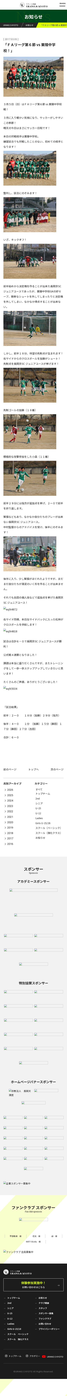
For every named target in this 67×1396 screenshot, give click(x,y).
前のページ (9, 769)
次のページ (57, 769)
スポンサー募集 (46, 1313)
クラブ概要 (44, 1302)
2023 (10, 806)
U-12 (38, 813)
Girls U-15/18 (42, 823)
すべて (38, 789)
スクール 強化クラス (17, 1339)
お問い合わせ (45, 1323)
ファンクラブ (45, 1318)
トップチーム (42, 793)
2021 (10, 816)
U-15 (38, 808)
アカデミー (34, 1355)
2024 (10, 800)
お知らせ (40, 837)
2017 (10, 838)
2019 (10, 827)
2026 (10, 790)
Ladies (39, 818)
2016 (10, 843)
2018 (10, 833)
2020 (10, 822)
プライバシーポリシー (49, 1328)
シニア (39, 803)
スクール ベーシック (17, 1334)
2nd (37, 798)
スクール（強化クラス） (48, 833)
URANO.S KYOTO (55, 1356)
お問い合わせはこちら (33, 1284)
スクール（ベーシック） (48, 828)
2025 (10, 795)
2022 (10, 811)
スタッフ (43, 1308)
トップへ (33, 769)
